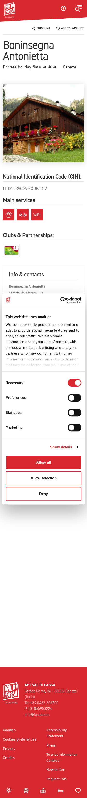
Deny (43, 494)
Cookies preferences (19, 739)
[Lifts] (43, 790)
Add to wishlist (72, 28)
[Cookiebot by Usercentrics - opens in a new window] (61, 300)
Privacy (9, 748)
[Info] (63, 8)
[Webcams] (26, 790)
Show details (61, 447)
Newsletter (55, 769)
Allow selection (44, 478)
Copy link (43, 28)
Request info (56, 778)
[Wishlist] (78, 790)
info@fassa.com (37, 714)
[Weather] (9, 790)
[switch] (74, 398)
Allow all (43, 462)
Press (51, 745)
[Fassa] (9, 10)
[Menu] (78, 8)
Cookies (9, 729)
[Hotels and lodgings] (60, 790)
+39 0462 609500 (44, 702)
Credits (9, 757)
